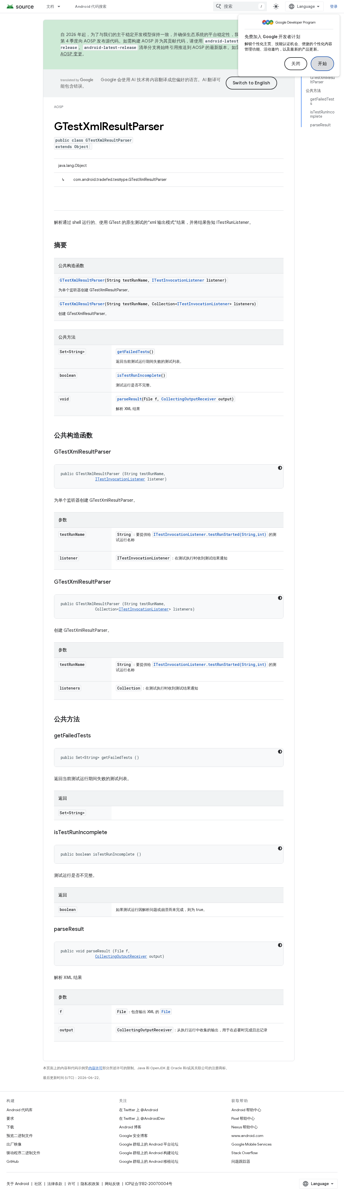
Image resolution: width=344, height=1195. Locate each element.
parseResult (129, 398)
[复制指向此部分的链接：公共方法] (85, 719)
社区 (38, 1184)
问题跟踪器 (240, 1161)
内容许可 (95, 1068)
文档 (50, 6)
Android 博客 (130, 1127)
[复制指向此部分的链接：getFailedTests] (96, 736)
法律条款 (54, 1184)
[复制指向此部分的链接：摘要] (72, 245)
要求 (10, 1118)
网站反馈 (112, 1184)
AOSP (58, 107)
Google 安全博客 (133, 1135)
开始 (322, 63)
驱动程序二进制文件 (23, 1152)
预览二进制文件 (19, 1135)
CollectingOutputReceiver (188, 398)
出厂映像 (14, 1144)
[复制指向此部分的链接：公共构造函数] (98, 436)
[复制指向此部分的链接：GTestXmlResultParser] (116, 452)
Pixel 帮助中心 (243, 1118)
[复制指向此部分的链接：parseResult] (89, 929)
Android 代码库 (19, 1109)
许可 (71, 1184)
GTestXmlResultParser (82, 280)
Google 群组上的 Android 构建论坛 (148, 1152)
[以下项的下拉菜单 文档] (61, 6)
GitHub (12, 1161)
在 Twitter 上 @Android (138, 1109)
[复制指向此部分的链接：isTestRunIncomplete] (112, 833)
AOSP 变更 (71, 54)
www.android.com (247, 1135)
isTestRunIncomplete (139, 375)
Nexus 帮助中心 (244, 1127)
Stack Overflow (244, 1152)
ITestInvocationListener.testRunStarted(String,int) (209, 534)
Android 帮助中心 (246, 1109)
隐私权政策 (90, 1184)
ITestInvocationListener (178, 280)
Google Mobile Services (251, 1144)
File (166, 1011)
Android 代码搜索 (90, 6)
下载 (10, 1127)
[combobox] (240, 6)
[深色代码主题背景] (280, 468)
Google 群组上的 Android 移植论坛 (148, 1161)
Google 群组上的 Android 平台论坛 (148, 1144)
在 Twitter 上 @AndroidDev (142, 1118)
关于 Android (17, 1184)
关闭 (295, 63)
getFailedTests (133, 351)
